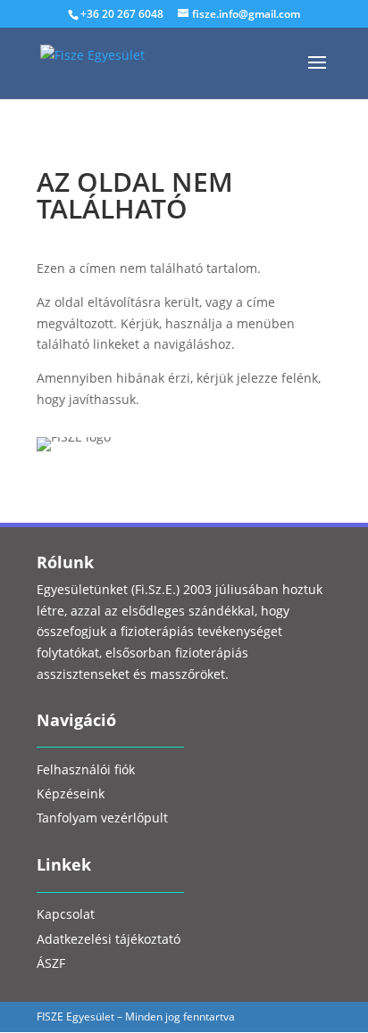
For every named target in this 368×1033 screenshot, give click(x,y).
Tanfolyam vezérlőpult (102, 819)
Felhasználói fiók (86, 771)
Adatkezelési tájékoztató (108, 940)
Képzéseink (71, 795)
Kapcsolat (66, 915)
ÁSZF (51, 964)
